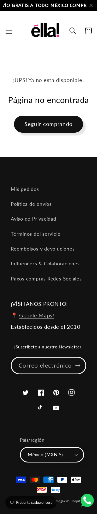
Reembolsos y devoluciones (43, 249)
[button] (8, 31)
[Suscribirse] (77, 365)
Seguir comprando (49, 124)
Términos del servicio (35, 234)
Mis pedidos (25, 189)
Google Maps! (36, 315)
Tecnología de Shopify (65, 501)
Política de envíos (31, 204)
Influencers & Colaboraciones (45, 263)
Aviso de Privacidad (33, 219)
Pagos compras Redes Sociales (46, 279)
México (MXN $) (45, 454)
